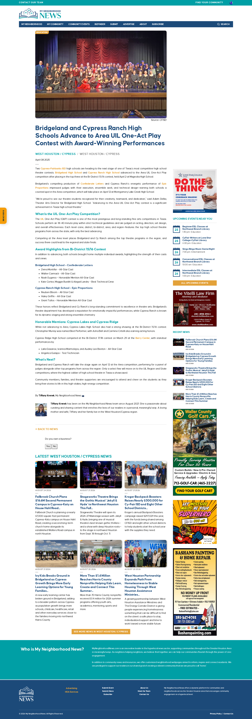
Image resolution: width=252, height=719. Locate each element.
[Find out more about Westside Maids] (195, 522)
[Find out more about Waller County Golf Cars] (195, 452)
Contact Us (144, 694)
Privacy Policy (216, 714)
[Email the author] (83, 395)
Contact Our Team (31, 2)
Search (224, 24)
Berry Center (142, 338)
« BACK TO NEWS (46, 429)
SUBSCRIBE (3, 215)
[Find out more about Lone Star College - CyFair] (195, 191)
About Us (144, 688)
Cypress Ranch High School (104, 172)
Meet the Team (144, 691)
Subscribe (158, 24)
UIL (42, 219)
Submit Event (108, 688)
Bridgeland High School (68, 172)
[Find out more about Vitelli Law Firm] (195, 308)
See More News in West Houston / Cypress (101, 631)
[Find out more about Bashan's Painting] (195, 592)
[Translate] (231, 3)
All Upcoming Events (194, 283)
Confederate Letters (92, 183)
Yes (48, 446)
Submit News (108, 691)
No (54, 446)
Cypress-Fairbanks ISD (53, 168)
